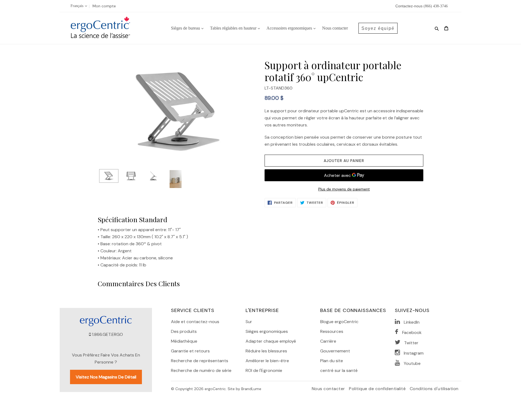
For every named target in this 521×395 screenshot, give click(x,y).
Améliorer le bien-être (267, 361)
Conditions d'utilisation (434, 388)
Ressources (331, 331)
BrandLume (251, 388)
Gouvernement (335, 351)
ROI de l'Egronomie (264, 370)
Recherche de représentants (199, 361)
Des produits (184, 331)
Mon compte (104, 6)
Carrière (328, 341)
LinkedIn (412, 322)
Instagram (414, 353)
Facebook (412, 332)
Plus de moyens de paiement (344, 189)
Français (77, 6)
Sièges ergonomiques (267, 331)
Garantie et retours (190, 351)
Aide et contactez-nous (195, 321)
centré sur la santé (339, 370)
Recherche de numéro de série (201, 370)
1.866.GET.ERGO (107, 334)
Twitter (411, 343)
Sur (249, 321)
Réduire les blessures (266, 351)
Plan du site (331, 361)
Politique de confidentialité (378, 388)
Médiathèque (184, 341)
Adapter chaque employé (271, 341)
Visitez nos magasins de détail (106, 377)
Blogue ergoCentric (339, 321)
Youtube (412, 363)
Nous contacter (329, 388)
